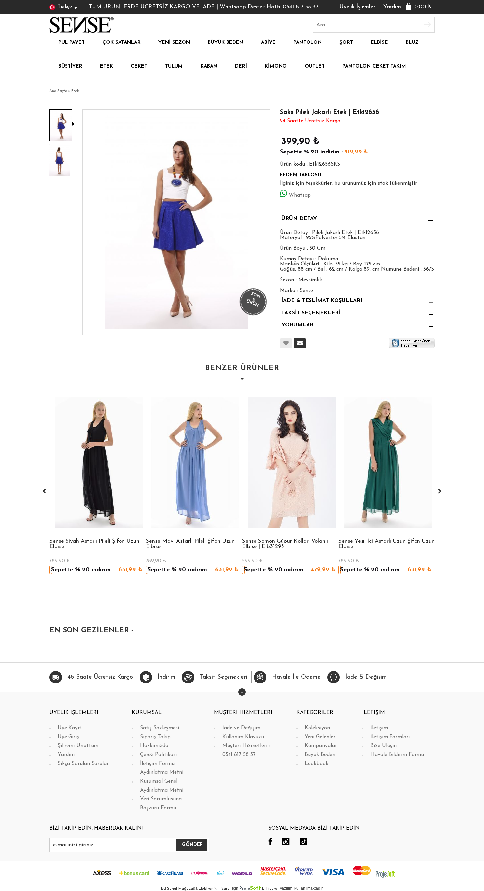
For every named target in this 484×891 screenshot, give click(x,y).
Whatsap (300, 195)
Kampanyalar (321, 745)
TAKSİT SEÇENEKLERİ (311, 313)
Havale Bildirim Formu (397, 754)
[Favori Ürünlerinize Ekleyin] (286, 343)
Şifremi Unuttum (78, 745)
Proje (250, 889)
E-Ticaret (270, 889)
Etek (75, 91)
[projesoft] (385, 874)
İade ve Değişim (241, 728)
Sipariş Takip (155, 736)
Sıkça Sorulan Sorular (83, 763)
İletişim (379, 728)
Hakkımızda (154, 745)
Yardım (392, 7)
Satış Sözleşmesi (159, 728)
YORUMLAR (297, 325)
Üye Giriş (68, 736)
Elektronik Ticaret (215, 889)
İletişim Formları (390, 736)
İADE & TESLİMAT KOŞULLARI (322, 300)
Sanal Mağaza (180, 889)
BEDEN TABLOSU (300, 175)
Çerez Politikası (158, 754)
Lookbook (316, 763)
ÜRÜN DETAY (299, 218)
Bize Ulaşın (383, 745)
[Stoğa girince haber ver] (412, 342)
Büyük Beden (320, 754)
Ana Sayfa (58, 91)
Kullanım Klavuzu (243, 736)
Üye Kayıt (69, 728)
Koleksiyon (317, 728)
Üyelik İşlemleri (358, 7)
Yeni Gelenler (320, 736)
